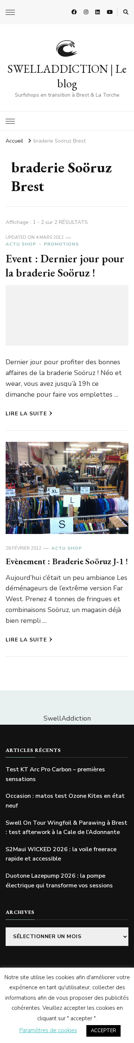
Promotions (61, 244)
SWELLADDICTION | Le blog (67, 76)
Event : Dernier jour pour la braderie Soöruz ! (65, 265)
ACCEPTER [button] (103, 1030)
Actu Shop (21, 244)
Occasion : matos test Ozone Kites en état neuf (65, 801)
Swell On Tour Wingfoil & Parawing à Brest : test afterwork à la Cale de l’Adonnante (66, 828)
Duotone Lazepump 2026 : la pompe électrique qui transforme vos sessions (59, 881)
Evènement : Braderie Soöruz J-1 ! (67, 561)
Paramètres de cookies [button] (48, 1030)
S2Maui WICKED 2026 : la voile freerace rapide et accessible (61, 854)
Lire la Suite (26, 413)
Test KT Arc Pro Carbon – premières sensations (55, 774)
